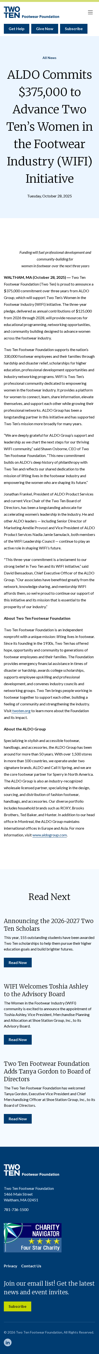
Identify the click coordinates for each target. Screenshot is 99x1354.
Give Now (44, 28)
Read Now (18, 962)
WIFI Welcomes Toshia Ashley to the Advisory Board (46, 990)
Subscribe (74, 28)
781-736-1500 (16, 1209)
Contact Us (31, 1265)
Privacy (10, 1265)
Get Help (17, 28)
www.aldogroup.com (49, 835)
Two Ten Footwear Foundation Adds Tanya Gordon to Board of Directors (47, 1071)
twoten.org (21, 710)
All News (49, 58)
